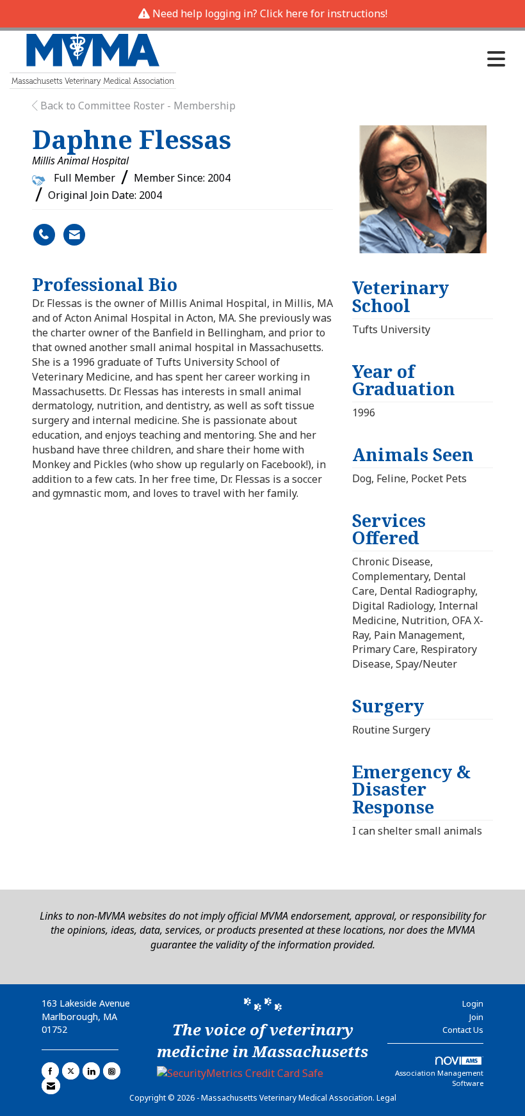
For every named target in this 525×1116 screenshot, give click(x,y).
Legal (386, 1097)
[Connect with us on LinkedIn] (91, 1071)
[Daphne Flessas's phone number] (44, 235)
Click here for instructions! (323, 13)
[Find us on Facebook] (50, 1071)
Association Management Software (439, 1078)
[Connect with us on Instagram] (111, 1071)
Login (472, 1003)
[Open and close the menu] (344, 58)
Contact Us (462, 1029)
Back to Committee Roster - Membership (137, 105)
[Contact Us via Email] (51, 1085)
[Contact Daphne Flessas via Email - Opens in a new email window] (74, 235)
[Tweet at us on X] (70, 1071)
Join (476, 1017)
